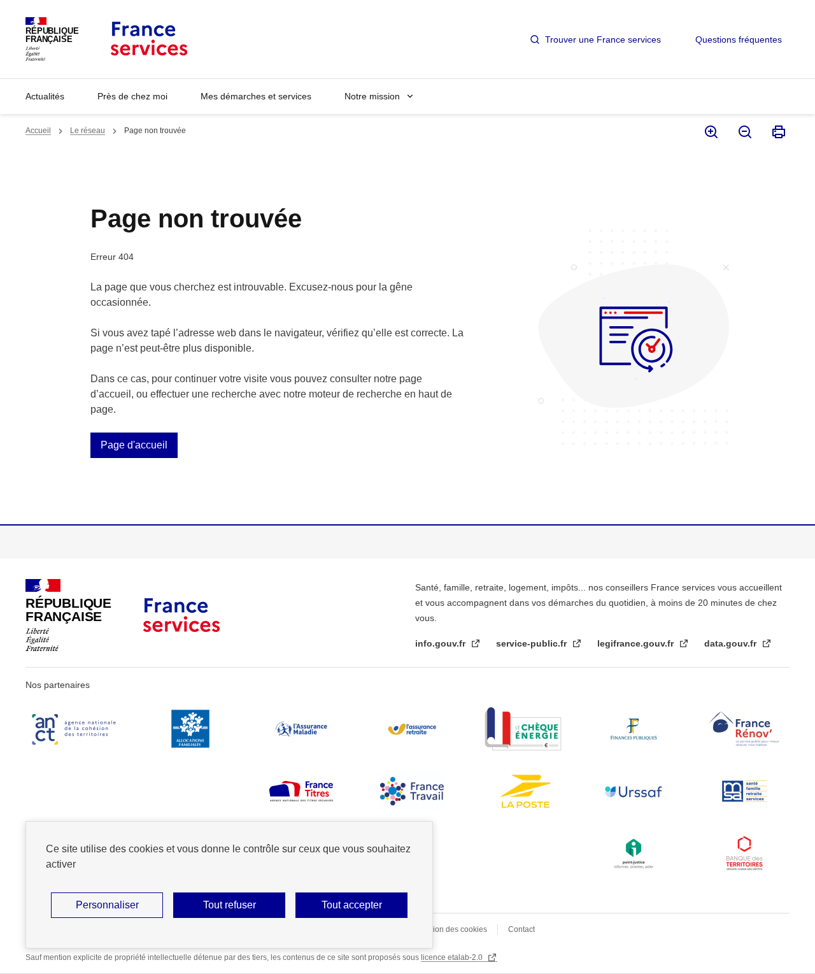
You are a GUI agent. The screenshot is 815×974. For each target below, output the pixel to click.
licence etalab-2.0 (453, 957)
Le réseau (87, 130)
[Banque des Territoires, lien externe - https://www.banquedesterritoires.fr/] (744, 853)
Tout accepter (352, 904)
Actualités (44, 96)
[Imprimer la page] (778, 132)
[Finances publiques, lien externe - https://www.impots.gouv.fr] (633, 728)
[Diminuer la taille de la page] (744, 132)
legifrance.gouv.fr (636, 643)
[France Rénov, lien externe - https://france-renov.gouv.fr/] (744, 728)
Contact (521, 929)
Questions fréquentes (738, 39)
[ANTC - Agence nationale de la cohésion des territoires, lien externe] (76, 728)
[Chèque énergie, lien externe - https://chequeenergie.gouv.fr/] (523, 728)
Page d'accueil (134, 445)
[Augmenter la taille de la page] (710, 132)
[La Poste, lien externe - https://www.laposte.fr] (523, 791)
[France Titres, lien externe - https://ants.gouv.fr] (301, 791)
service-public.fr (532, 643)
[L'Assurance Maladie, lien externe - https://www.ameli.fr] (301, 728)
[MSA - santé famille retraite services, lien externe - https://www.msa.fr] (744, 791)
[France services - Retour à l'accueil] (148, 39)
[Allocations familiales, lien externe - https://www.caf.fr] (190, 728)
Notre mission (372, 96)
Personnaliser (107, 904)
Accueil (38, 130)
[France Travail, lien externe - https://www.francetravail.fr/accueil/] (412, 791)
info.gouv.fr (441, 643)
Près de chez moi (132, 96)
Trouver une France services (603, 39)
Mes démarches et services (256, 96)
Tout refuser (229, 904)
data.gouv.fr (731, 643)
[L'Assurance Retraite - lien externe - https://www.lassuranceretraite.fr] (412, 728)
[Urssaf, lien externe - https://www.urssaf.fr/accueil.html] (633, 791)
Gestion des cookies (452, 929)
